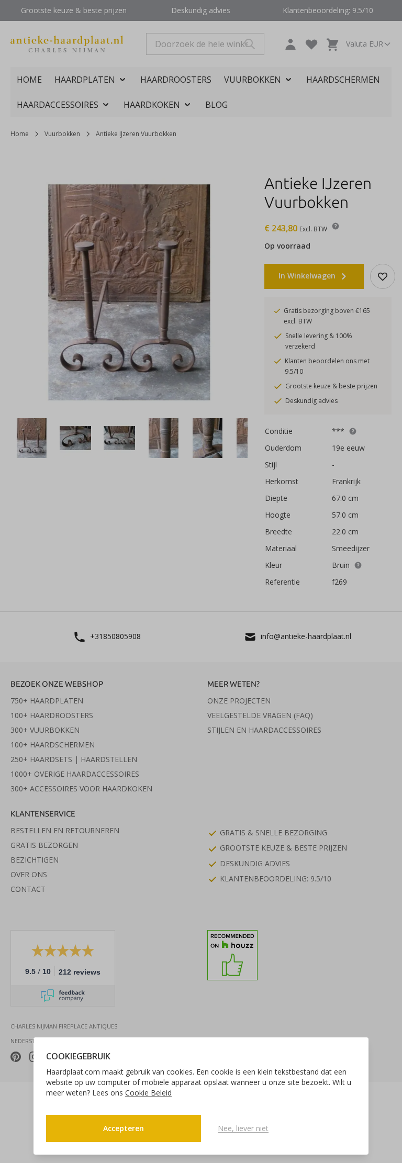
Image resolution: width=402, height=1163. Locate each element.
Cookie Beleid (148, 1093)
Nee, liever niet (243, 1128)
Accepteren (123, 1128)
